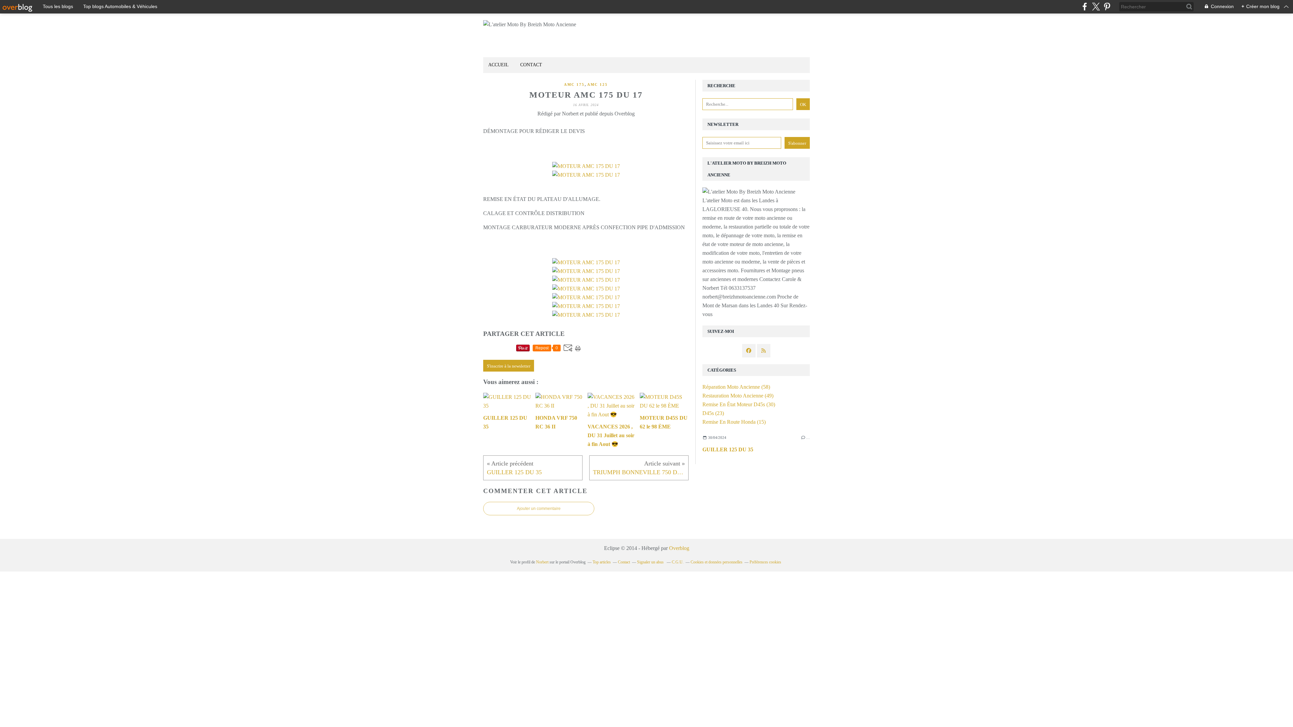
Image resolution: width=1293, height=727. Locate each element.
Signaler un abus (651, 562)
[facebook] (1085, 6)
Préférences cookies (765, 562)
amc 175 (574, 84)
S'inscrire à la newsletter (508, 366)
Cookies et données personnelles (716, 562)
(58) (736, 387)
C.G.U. (678, 562)
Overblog (679, 548)
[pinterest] (1107, 6)
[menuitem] (498, 65)
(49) (737, 396)
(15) (734, 422)
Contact (531, 64)
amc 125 (597, 84)
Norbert (542, 562)
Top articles (602, 562)
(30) (738, 404)
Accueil (498, 64)
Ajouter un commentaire (539, 508)
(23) (713, 413)
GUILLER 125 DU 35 (727, 449)
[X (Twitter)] (1096, 6)
